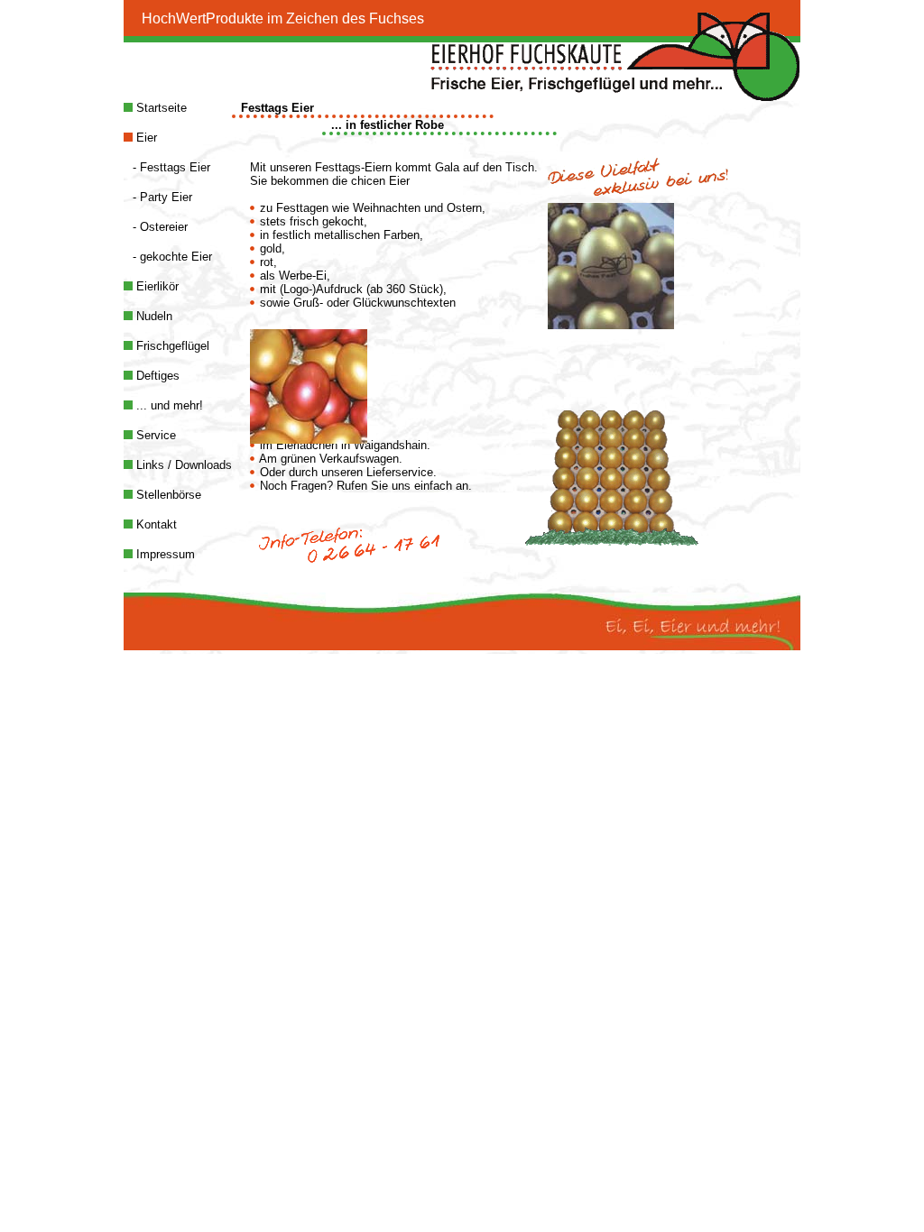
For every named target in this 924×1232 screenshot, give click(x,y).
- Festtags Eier (171, 167)
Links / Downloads (182, 465)
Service (154, 435)
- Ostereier (160, 227)
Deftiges (156, 375)
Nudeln (152, 316)
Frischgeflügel (171, 346)
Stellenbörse (167, 494)
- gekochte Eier (172, 256)
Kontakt (155, 524)
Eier (145, 137)
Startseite (160, 108)
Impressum (164, 554)
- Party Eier (162, 197)
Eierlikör (156, 286)
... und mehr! (168, 405)
